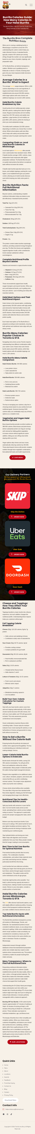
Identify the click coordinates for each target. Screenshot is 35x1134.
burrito (12, 86)
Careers (6, 1092)
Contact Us (7, 1086)
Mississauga (18, 150)
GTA (6, 902)
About (6, 1071)
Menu (6, 1068)
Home (6, 1065)
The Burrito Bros (20, 1126)
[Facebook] (4, 1114)
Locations (7, 1074)
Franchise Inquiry (9, 1083)
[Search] (26, 5)
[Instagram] (7, 1114)
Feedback (7, 1080)
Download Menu (10, 1100)
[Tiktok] (11, 1114)
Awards (6, 1077)
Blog (5, 1089)
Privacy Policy (8, 1095)
